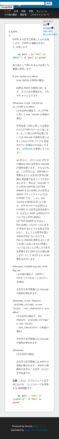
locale (47, 255)
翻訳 (36, 426)
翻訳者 (23, 14)
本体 (16, 11)
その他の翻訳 (10, 14)
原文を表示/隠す (50, 34)
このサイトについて (39, 14)
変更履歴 (47, 28)
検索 (49, 3)
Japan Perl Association (36, 430)
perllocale (27, 148)
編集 (45, 25)
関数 (23, 11)
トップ (7, 11)
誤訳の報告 (48, 31)
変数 (31, 11)
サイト (42, 426)
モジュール (42, 11)
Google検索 (6, 7)
